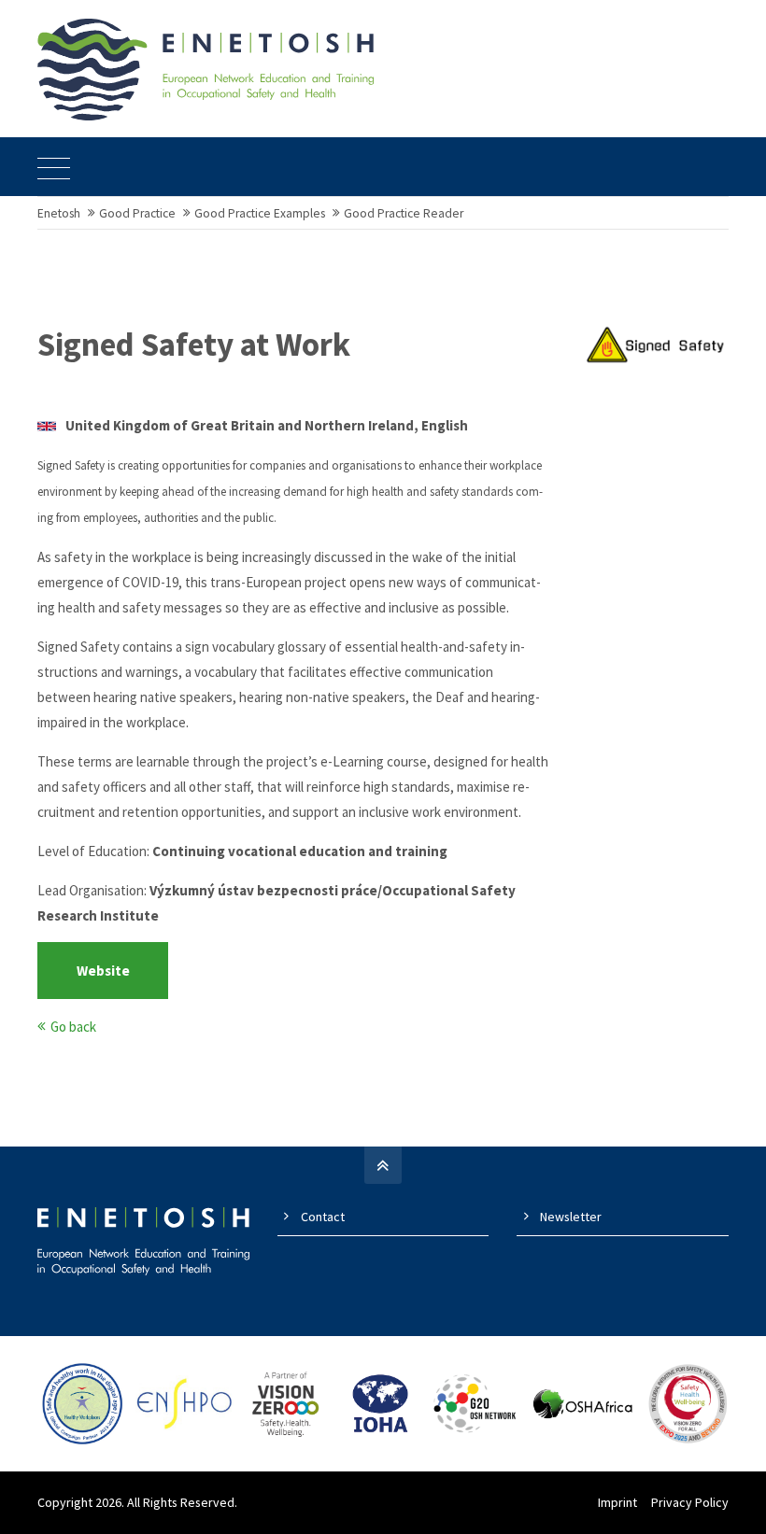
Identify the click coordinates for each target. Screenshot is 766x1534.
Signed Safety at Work (193, 344)
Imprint (617, 1502)
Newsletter (571, 1216)
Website (103, 970)
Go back (73, 1026)
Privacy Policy (690, 1502)
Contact (323, 1216)
